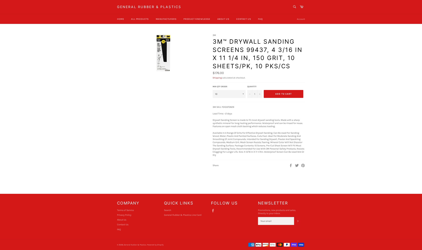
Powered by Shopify (155, 245)
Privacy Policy (124, 215)
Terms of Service (125, 210)
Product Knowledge (196, 19)
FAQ (260, 19)
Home (120, 19)
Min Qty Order (220, 86)
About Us (223, 19)
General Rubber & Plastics (149, 7)
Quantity (251, 86)
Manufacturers (166, 19)
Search (167, 210)
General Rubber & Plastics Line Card (182, 215)
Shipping (217, 77)
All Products (140, 19)
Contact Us (243, 19)
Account (301, 19)
